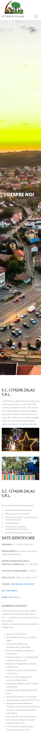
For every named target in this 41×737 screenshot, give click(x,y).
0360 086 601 (12, 590)
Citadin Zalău (13, 16)
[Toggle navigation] (36, 16)
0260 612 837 (28, 584)
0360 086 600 (16, 584)
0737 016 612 (14, 597)
